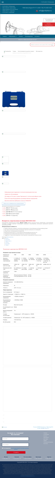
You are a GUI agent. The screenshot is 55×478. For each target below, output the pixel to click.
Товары (14, 51)
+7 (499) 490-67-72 (6, 458)
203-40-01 (7, 213)
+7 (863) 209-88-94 (6, 9)
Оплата (7, 242)
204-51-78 (7, 210)
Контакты (37, 36)
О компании (46, 434)
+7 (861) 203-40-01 (6, 7)
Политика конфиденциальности (27, 476)
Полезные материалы (48, 442)
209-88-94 (7, 211)
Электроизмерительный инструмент (26, 51)
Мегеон (6, 238)
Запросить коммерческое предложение (13, 203)
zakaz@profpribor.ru (44, 428)
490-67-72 (7, 208)
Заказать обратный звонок (49, 24)
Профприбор (8, 51)
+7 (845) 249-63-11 (6, 10)
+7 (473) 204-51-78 (6, 6)
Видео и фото (8, 241)
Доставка (7, 243)
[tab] (28, 239)
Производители (29, 36)
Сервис (7, 245)
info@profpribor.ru (45, 11)
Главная (5, 36)
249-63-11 (7, 215)
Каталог (21, 36)
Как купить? (46, 437)
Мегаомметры (39, 51)
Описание (7, 239)
